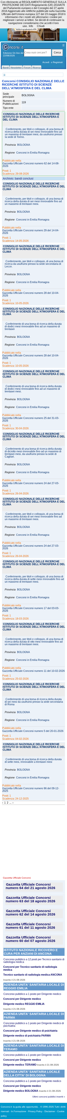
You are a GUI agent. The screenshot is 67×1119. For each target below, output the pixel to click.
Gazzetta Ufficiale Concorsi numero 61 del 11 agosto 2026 (30, 925)
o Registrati (57, 62)
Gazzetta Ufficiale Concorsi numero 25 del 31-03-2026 (30, 419)
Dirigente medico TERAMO (19, 1064)
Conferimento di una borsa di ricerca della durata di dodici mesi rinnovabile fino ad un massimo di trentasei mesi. (33, 389)
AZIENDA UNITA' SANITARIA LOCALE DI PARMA (34, 1015)
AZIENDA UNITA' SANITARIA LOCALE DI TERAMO (34, 1047)
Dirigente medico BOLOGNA (20, 1090)
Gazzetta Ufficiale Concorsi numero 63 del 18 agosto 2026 (30, 899)
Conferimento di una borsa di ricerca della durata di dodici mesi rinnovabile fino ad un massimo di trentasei (33, 326)
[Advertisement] (33, 840)
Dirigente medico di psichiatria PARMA (27, 1035)
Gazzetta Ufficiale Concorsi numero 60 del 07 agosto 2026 (30, 939)
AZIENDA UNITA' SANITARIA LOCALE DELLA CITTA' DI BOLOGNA (32, 1073)
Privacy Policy (35, 1111)
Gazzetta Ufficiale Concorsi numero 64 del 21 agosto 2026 (30, 886)
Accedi (45, 62)
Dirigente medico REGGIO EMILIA (24, 1004)
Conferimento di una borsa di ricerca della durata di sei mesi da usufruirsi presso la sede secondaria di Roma (34, 702)
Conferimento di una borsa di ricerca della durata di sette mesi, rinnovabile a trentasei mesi (33, 760)
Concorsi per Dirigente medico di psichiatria (30, 1030)
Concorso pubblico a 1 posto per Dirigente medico (32, 994)
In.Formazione (18, 1111)
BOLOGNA (23, 145)
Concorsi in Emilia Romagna (32, 152)
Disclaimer (49, 1111)
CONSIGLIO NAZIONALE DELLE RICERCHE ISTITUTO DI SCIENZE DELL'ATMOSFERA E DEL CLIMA (31, 117)
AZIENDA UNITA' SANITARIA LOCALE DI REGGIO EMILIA (34, 986)
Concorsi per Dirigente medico (22, 998)
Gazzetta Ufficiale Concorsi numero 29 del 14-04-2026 (30, 231)
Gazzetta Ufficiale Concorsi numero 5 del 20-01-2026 (32, 731)
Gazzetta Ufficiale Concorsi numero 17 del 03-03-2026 (30, 609)
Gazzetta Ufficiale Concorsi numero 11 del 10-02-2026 (33, 671)
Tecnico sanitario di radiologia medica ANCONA (32, 974)
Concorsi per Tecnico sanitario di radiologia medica (30, 968)
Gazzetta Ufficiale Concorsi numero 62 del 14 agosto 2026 (30, 912)
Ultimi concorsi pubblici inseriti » (48, 1096)
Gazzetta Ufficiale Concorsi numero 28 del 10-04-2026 (30, 294)
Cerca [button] (57, 52)
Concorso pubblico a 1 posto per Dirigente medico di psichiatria (33, 1024)
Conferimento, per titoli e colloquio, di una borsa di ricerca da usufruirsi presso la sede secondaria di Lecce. (34, 264)
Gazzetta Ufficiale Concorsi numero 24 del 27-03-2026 (30, 484)
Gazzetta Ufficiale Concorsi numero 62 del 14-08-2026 (30, 164)
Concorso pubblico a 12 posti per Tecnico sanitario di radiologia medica (33, 960)
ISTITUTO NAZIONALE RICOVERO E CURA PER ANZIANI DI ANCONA (31, 951)
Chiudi (41, 26)
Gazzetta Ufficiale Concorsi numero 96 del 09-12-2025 (30, 789)
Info (31, 26)
